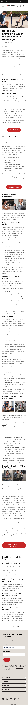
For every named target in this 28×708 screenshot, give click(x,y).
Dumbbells (5, 507)
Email (5, 645)
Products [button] (6, 677)
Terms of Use (19, 668)
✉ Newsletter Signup (7, 1)
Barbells (4, 494)
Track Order (23, 1)
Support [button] (5, 685)
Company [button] (5, 681)
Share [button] (5, 46)
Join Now (6, 659)
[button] (3, 6)
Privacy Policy (6, 669)
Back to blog (15, 626)
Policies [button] (5, 689)
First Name (6, 651)
